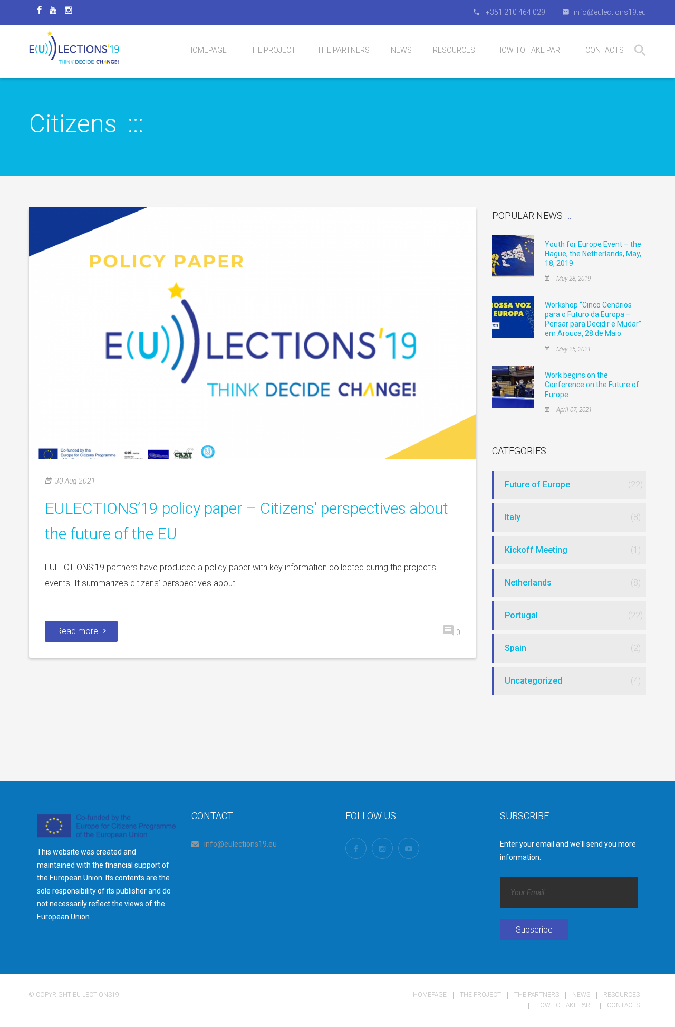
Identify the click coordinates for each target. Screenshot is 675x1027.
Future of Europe (537, 484)
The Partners (536, 995)
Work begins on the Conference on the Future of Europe (592, 384)
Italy (512, 517)
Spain (515, 648)
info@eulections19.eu (240, 844)
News (581, 995)
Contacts (623, 1005)
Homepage (430, 995)
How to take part (564, 1005)
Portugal (521, 615)
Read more (77, 631)
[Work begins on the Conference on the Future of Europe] (513, 386)
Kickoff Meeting (536, 550)
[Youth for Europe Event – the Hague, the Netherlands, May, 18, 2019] (513, 255)
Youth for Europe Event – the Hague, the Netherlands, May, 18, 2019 (593, 253)
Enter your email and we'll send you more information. (568, 850)
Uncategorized (533, 681)
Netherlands (528, 583)
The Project (480, 995)
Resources (621, 995)
